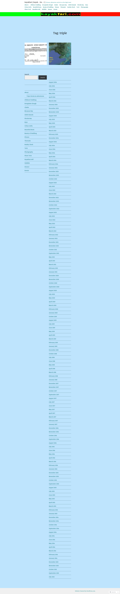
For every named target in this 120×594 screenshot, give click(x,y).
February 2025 (53, 134)
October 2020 (53, 283)
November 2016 (54, 432)
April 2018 (52, 368)
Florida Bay (80, 5)
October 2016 (53, 435)
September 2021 (54, 253)
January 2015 (53, 513)
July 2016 (52, 447)
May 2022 (52, 223)
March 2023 (52, 194)
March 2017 (52, 417)
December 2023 (54, 171)
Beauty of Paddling (48, 7)
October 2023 (53, 179)
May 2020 (52, 298)
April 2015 (52, 502)
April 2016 (52, 458)
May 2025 (52, 123)
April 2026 (52, 97)
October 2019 (53, 316)
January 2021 (53, 272)
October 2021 (53, 250)
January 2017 (53, 424)
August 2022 (53, 212)
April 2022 (52, 227)
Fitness (57, 7)
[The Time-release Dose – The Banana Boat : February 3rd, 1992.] (36, 54)
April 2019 (52, 335)
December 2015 (53, 473)
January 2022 (53, 238)
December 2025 (54, 108)
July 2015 (52, 491)
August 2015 (53, 487)
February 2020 (53, 309)
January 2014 (53, 558)
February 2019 (53, 342)
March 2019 (52, 339)
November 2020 (54, 279)
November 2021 (54, 246)
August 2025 (53, 116)
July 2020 (52, 294)
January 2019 (53, 346)
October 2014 (53, 525)
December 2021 (53, 242)
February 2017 (53, 421)
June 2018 (52, 361)
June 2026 (52, 90)
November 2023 (54, 175)
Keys (86, 5)
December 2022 (54, 197)
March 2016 (52, 461)
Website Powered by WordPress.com (85, 591)
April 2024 (52, 157)
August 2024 (53, 142)
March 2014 (52, 551)
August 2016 (52, 443)
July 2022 (52, 216)
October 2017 (53, 391)
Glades (56, 5)
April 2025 (52, 127)
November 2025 (54, 112)
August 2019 (52, 320)
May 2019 (52, 331)
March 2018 (52, 372)
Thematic (63, 7)
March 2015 (52, 506)
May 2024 (52, 153)
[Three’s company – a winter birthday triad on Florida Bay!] (60, 54)
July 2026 (52, 86)
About (26, 5)
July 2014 (52, 536)
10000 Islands (72, 5)
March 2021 (52, 264)
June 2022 (52, 220)
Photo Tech (28, 9)
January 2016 (53, 469)
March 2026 (52, 101)
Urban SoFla (28, 7)
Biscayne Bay (63, 5)
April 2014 (52, 547)
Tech (78, 7)
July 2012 (52, 577)
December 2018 (53, 350)
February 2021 (53, 268)
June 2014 (52, 540)
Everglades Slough (47, 5)
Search (27, 74)
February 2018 (53, 376)
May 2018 (52, 365)
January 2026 (53, 104)
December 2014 (53, 517)
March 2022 (52, 231)
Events (55, 9)
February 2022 (53, 235)
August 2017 (52, 398)
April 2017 (52, 413)
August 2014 (52, 532)
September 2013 (54, 573)
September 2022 (54, 209)
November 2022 (54, 201)
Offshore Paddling (36, 5)
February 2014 (53, 554)
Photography (84, 7)
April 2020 (52, 302)
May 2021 (52, 257)
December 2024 (54, 138)
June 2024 (52, 149)
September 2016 (54, 439)
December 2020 (54, 275)
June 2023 (52, 190)
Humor (50, 9)
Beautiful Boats (37, 7)
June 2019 (52, 328)
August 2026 (53, 82)
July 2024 (52, 145)
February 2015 (53, 510)
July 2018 (52, 357)
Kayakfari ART (36, 9)
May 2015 (52, 499)
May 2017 (52, 409)
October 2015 (53, 480)
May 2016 (52, 454)
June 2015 (52, 495)
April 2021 (52, 261)
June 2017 (52, 406)
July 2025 (52, 119)
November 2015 (54, 476)
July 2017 (52, 402)
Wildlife (44, 9)
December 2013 (53, 562)
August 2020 (53, 290)
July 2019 (52, 324)
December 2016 (53, 428)
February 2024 (53, 164)
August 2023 (53, 183)
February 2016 (53, 465)
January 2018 (53, 380)
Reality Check (71, 7)
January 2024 (53, 168)
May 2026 (52, 93)
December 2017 (53, 383)
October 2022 (53, 205)
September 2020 (54, 287)
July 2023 (52, 186)
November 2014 (54, 521)
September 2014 (54, 528)
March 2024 (52, 160)
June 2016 (52, 450)
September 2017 (54, 394)
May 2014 (52, 543)
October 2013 (53, 569)
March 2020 (52, 305)
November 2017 (54, 387)
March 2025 (52, 131)
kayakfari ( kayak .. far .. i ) (35, 2)
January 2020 (53, 313)
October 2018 (53, 354)
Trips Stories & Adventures (35, 96)
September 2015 (54, 484)
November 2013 (54, 566)
